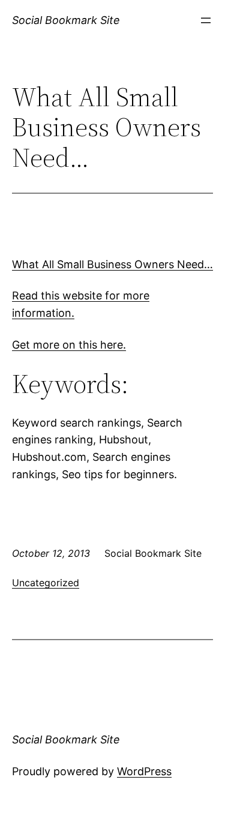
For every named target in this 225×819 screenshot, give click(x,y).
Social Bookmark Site (66, 20)
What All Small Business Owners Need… (112, 264)
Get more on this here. (69, 344)
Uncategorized (45, 583)
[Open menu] (206, 20)
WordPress (144, 771)
